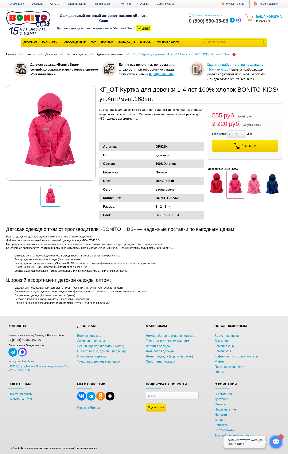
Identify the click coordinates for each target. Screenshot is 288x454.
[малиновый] (235, 196)
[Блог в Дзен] (110, 399)
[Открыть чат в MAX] (238, 21)
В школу (145, 42)
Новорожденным (74, 42)
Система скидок (168, 42)
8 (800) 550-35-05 (24, 340)
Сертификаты (165, 3)
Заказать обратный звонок (208, 15)
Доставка (37, 3)
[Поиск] (204, 42)
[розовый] (253, 196)
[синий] (272, 196)
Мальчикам (49, 42)
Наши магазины (76, 3)
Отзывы (144, 3)
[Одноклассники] (100, 399)
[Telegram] (91, 399)
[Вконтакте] (81, 399)
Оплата (54, 3)
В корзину (248, 145)
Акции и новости (103, 3)
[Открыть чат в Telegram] (232, 21)
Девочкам (30, 42)
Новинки (107, 42)
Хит (93, 42)
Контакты (126, 3)
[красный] (217, 196)
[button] (50, 196)
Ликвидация (126, 42)
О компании (17, 3)
